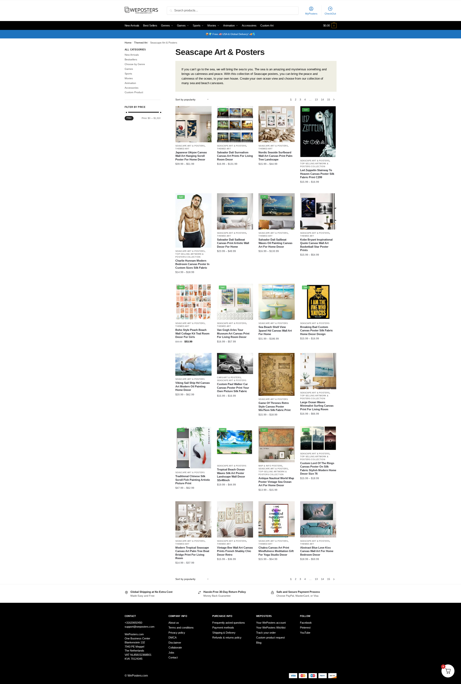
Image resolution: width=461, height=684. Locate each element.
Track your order (266, 632)
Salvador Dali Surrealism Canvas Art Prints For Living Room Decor (235, 156)
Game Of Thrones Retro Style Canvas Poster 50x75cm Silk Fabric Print (274, 406)
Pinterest (305, 627)
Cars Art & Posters (229, 377)
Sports (128, 73)
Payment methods (223, 627)
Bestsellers (131, 59)
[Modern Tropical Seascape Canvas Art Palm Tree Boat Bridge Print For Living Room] (193, 519)
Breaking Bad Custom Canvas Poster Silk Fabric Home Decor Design (316, 330)
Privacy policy (176, 632)
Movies (129, 78)
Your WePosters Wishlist (270, 627)
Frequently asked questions (228, 622)
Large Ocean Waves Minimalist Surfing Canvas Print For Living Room (316, 406)
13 (316, 99)
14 (322, 99)
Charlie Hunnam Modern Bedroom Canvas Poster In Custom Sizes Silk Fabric (192, 264)
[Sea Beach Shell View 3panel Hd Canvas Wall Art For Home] (276, 302)
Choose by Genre (135, 64)
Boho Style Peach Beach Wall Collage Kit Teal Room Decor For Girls (192, 333)
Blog (258, 642)
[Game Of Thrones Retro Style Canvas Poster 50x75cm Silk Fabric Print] (276, 374)
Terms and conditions (181, 627)
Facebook (306, 622)
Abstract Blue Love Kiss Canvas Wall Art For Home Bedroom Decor (316, 551)
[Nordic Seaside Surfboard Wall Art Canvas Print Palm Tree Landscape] (276, 124)
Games (129, 68)
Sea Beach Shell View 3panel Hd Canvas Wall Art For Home (275, 330)
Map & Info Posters (270, 466)
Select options (194, 189)
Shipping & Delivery (223, 632)
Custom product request (270, 637)
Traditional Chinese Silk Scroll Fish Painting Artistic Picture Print (192, 480)
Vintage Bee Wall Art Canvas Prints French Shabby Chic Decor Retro (235, 551)
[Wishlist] (206, 111)
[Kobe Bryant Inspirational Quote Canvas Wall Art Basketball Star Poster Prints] (318, 211)
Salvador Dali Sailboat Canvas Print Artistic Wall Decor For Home (233, 243)
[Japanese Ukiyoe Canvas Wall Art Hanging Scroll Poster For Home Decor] (193, 124)
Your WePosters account (271, 622)
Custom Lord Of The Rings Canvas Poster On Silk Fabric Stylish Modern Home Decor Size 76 (318, 468)
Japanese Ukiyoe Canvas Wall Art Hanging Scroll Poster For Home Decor (191, 156)
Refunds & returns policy (226, 637)
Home (128, 42)
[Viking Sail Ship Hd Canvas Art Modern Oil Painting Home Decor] (193, 364)
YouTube (305, 632)
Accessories (131, 87)
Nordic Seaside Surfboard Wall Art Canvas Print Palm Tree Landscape (275, 156)
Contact (173, 657)
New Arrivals (132, 54)
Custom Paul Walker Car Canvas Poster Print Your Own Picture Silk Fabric (233, 388)
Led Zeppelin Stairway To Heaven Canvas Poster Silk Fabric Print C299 (317, 174)
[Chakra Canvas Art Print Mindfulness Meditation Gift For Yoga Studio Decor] (276, 519)
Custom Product (134, 92)
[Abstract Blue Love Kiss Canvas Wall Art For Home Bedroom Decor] (318, 519)
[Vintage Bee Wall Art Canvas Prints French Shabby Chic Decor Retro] (235, 519)
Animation (130, 83)
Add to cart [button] (193, 348)
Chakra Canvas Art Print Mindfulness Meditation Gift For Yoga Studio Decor (276, 551)
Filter (129, 118)
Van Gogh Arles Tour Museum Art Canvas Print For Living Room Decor (233, 333)
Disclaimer (174, 642)
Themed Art (140, 42)
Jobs (171, 652)
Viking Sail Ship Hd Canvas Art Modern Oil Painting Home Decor (192, 386)
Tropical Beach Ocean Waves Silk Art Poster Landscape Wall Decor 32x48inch (231, 475)
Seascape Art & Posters (190, 146)
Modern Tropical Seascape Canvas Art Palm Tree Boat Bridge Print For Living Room (192, 553)
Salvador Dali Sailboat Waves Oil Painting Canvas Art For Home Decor (275, 243)
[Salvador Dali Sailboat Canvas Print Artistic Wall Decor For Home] (235, 211)
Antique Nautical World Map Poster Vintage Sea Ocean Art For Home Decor (276, 482)
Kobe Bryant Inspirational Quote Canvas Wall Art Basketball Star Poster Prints (316, 245)
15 (328, 99)
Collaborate (175, 647)
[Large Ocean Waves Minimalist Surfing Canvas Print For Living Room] (318, 371)
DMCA (172, 637)
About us (173, 622)
